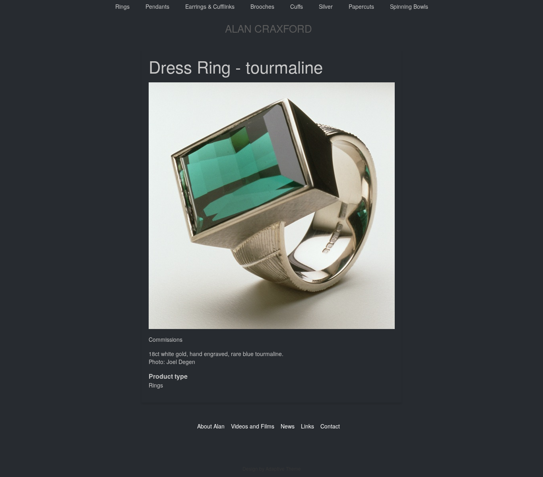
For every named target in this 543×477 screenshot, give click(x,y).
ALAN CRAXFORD (268, 28)
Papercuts (361, 6)
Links (307, 426)
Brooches (262, 6)
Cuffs (296, 6)
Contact (330, 426)
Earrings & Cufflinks (210, 6)
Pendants (157, 6)
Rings (122, 6)
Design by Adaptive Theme (271, 468)
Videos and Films (252, 426)
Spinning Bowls (409, 6)
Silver (326, 6)
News (288, 426)
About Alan (211, 426)
